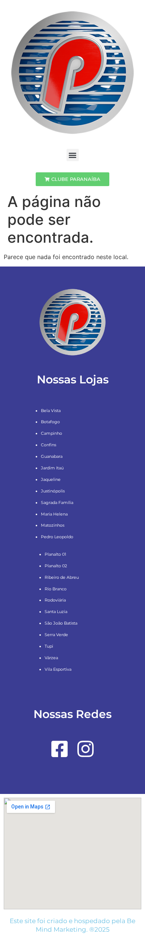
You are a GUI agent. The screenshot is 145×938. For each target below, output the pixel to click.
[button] (73, 155)
